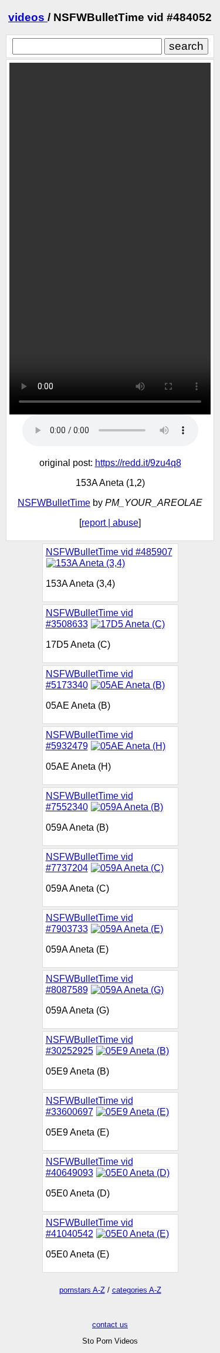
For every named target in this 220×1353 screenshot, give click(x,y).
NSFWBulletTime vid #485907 (109, 552)
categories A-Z (136, 1290)
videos (28, 17)
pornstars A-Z (82, 1290)
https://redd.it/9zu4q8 (138, 463)
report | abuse (110, 523)
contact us (110, 1324)
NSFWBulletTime (54, 503)
